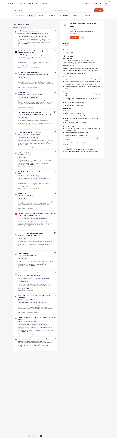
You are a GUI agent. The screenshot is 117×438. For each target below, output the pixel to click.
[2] (41, 436)
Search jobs (16, 21)
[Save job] (55, 31)
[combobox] (34, 10)
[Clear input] (90, 10)
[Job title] (33, 10)
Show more (25, 43)
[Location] (71, 10)
